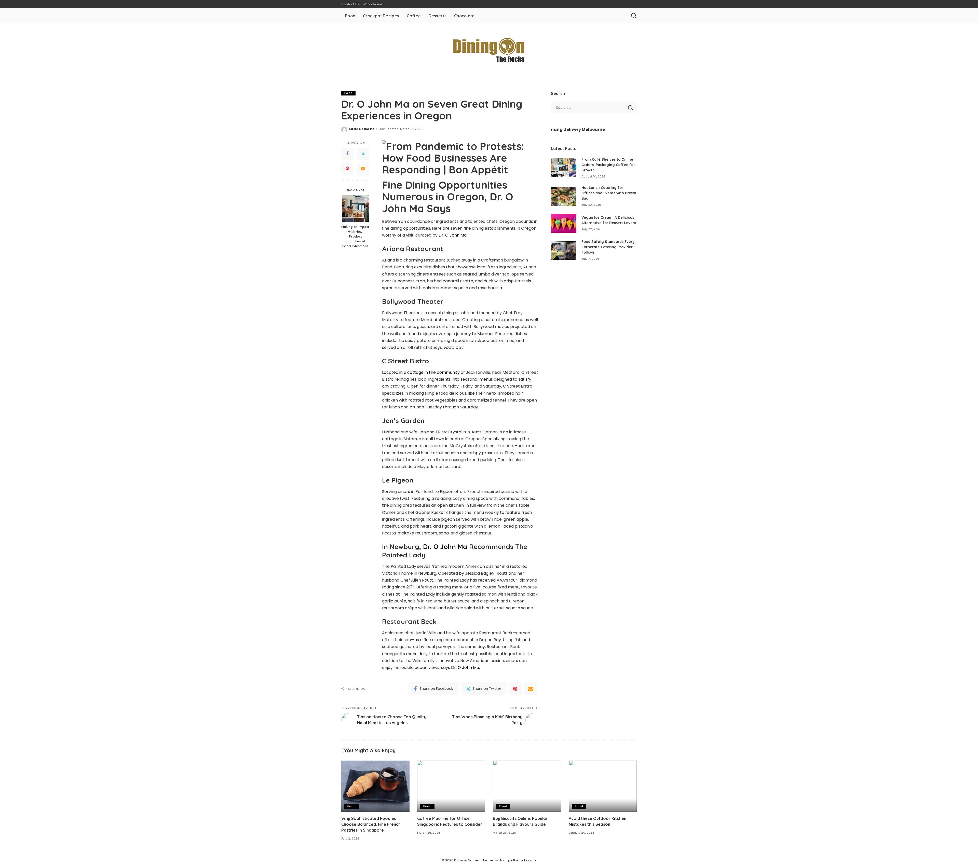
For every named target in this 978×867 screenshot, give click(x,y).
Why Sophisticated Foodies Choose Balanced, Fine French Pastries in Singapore (371, 824)
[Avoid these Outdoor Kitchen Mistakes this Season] (603, 786)
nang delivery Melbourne (578, 129)
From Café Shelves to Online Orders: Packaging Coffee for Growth (608, 164)
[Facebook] (347, 154)
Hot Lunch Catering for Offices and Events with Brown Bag (608, 193)
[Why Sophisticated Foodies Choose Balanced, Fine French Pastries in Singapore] (375, 786)
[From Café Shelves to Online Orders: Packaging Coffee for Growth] (563, 167)
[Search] (634, 15)
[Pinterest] (347, 168)
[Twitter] (363, 154)
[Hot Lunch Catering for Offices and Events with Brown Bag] (563, 196)
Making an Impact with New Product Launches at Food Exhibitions (355, 236)
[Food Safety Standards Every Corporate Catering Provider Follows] (563, 250)
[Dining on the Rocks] (489, 50)
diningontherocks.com (517, 860)
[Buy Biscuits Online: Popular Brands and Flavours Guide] (527, 786)
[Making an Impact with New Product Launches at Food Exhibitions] (355, 208)
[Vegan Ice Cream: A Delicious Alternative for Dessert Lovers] (563, 223)
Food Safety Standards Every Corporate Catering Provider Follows (608, 247)
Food (348, 93)
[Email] (363, 168)
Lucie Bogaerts (362, 129)
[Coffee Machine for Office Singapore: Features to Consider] (451, 786)
